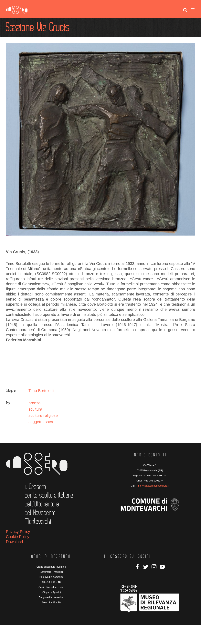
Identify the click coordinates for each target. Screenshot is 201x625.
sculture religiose (43, 415)
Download (14, 542)
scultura (35, 409)
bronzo (34, 403)
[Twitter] (145, 566)
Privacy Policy (18, 531)
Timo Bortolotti (41, 390)
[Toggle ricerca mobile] (185, 10)
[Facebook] (137, 566)
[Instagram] (154, 566)
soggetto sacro (41, 422)
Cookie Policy (17, 537)
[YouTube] (162, 566)
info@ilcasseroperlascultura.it (153, 485)
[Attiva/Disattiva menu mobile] (193, 10)
